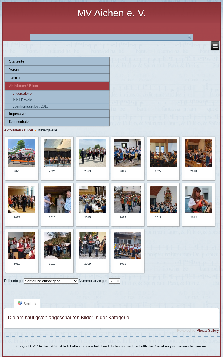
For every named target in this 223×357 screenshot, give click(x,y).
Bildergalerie (22, 93)
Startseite (16, 61)
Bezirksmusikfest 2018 (30, 106)
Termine (15, 78)
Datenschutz (19, 122)
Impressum (18, 113)
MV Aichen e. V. (111, 12)
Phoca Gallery (208, 330)
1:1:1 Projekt (22, 100)
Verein (14, 69)
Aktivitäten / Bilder (23, 86)
